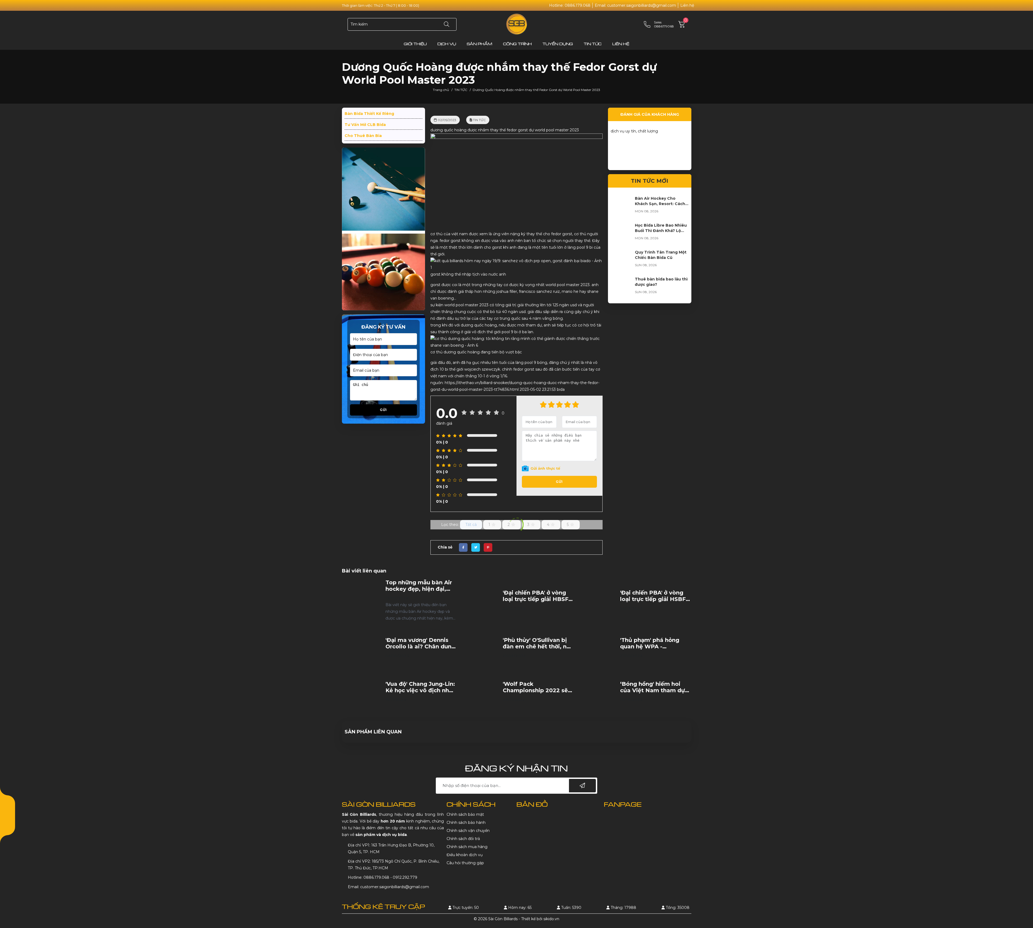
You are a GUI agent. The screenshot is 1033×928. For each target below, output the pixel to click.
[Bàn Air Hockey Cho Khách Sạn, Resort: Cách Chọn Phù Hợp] (621, 206)
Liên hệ (687, 5)
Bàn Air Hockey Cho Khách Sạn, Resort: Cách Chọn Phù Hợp (660, 204)
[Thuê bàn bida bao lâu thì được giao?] (621, 287)
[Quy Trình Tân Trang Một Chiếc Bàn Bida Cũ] (621, 260)
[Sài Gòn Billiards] (517, 24)
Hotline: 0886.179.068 (569, 5)
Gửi (383, 410)
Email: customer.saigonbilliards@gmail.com (635, 5)
